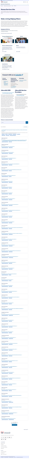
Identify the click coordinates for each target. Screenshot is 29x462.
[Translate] (24, 2)
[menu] (27, 2)
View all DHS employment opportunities (6, 33)
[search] (26, 2)
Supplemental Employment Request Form (6, 84)
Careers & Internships (3, 451)
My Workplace (6, 81)
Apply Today (18, 51)
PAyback (2, 448)
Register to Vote (3, 443)
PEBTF (5, 82)
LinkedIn (19, 75)
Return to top (25, 429)
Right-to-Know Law (3, 454)
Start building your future (5, 69)
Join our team (4, 51)
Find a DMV (2, 444)
